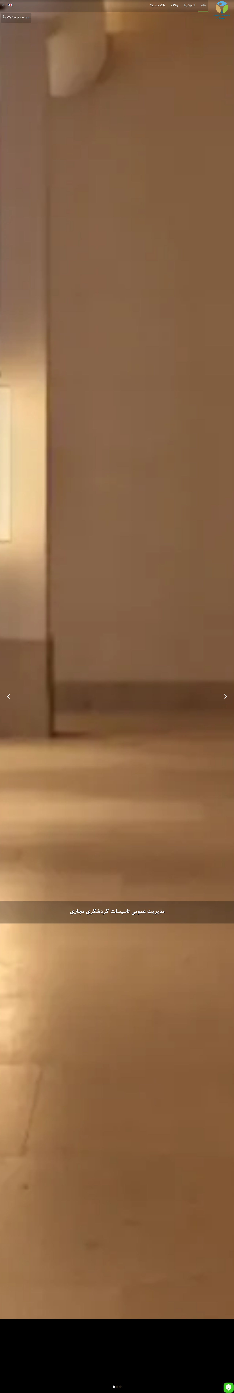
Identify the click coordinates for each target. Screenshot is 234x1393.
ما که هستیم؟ (157, 5)
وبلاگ (174, 5)
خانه (203, 5)
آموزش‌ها (189, 5)
